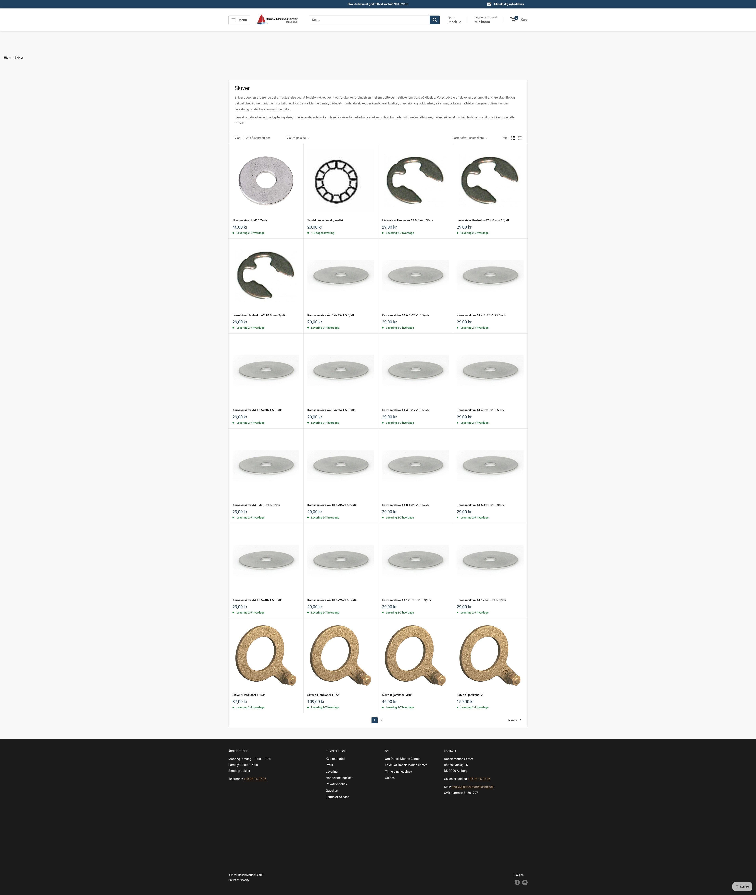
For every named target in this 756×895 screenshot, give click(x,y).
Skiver (19, 57)
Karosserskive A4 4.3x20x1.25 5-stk (481, 315)
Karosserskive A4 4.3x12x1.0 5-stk (405, 410)
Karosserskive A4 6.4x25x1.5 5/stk (331, 410)
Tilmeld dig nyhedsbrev (509, 4)
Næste (512, 720)
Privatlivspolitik (336, 784)
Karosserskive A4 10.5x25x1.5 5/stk (332, 600)
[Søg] (435, 20)
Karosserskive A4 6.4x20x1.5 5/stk (405, 315)
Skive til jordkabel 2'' (470, 695)
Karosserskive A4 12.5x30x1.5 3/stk (406, 600)
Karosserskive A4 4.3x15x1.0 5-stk (480, 410)
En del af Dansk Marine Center (406, 765)
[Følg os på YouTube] (525, 882)
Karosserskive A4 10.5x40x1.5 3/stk (257, 600)
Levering (332, 771)
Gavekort (332, 791)
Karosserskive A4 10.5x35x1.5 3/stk (332, 505)
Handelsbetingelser (339, 778)
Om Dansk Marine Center (402, 759)
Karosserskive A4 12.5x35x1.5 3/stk (481, 600)
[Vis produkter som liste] (520, 138)
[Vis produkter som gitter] (513, 138)
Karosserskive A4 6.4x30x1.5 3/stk (480, 505)
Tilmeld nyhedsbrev (398, 771)
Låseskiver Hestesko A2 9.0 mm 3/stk (407, 220)
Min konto (482, 22)
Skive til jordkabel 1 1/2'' (323, 695)
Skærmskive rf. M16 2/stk (250, 220)
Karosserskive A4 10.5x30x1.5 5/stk (257, 410)
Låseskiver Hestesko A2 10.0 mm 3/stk (259, 315)
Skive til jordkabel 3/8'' (396, 695)
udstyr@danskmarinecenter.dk (473, 787)
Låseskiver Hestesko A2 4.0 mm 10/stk (483, 220)
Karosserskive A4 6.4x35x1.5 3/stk (331, 315)
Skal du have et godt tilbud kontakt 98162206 (378, 4)
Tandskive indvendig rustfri (325, 220)
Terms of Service (337, 797)
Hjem (7, 57)
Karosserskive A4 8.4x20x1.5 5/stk (405, 505)
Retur (329, 765)
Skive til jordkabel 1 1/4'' (249, 695)
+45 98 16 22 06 (255, 779)
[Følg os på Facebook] (517, 882)
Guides (390, 778)
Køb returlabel (335, 759)
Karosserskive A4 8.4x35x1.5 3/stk (256, 505)
